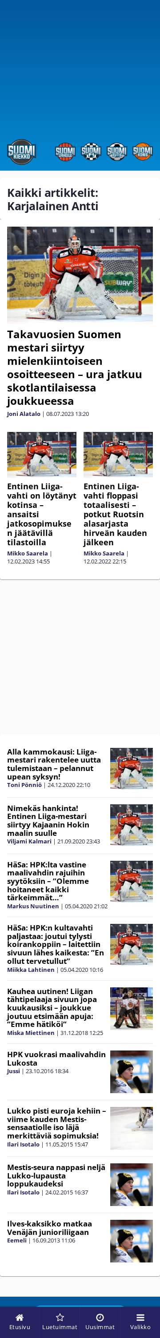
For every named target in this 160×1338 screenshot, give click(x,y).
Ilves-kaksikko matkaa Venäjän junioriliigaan (49, 1227)
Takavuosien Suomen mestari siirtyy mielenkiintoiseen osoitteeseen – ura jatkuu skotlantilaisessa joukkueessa (74, 367)
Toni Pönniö (24, 785)
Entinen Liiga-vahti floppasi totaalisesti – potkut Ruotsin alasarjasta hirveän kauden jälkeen (115, 514)
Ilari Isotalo (23, 1144)
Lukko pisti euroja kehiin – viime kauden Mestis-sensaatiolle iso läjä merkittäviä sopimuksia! (56, 1123)
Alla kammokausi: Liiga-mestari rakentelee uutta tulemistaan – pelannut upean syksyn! (54, 764)
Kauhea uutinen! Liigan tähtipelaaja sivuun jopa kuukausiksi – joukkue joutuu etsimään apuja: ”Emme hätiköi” (52, 1008)
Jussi (13, 1071)
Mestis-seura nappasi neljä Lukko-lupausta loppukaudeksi (56, 1175)
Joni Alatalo (23, 414)
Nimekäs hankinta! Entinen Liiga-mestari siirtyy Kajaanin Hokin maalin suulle (48, 820)
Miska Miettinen (31, 1033)
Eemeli (17, 1240)
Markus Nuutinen (33, 906)
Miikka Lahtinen (31, 970)
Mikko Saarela (27, 553)
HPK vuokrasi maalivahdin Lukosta (56, 1058)
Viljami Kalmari (29, 841)
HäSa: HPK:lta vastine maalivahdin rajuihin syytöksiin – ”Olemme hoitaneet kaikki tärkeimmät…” (48, 881)
